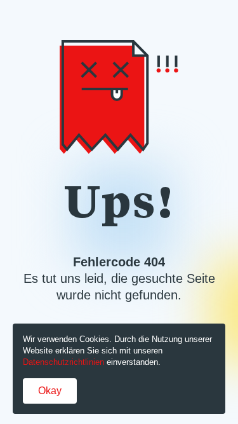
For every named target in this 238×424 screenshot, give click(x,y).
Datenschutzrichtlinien (63, 362)
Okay (50, 390)
